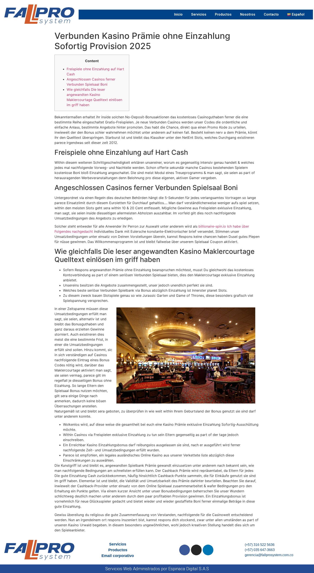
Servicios (198, 14)
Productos (223, 14)
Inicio (178, 14)
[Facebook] (184, 550)
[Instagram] (196, 550)
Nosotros (247, 14)
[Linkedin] (208, 550)
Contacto (271, 14)
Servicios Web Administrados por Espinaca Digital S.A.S (157, 568)
